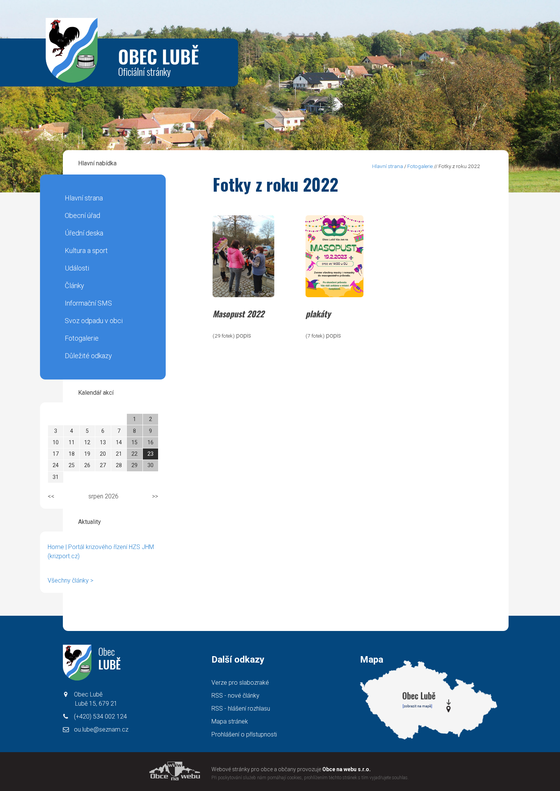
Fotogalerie (82, 338)
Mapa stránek (229, 721)
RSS (235, 695)
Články (74, 286)
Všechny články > (70, 580)
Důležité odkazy (88, 356)
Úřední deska (84, 233)
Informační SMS (88, 303)
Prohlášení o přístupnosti (244, 734)
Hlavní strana (84, 198)
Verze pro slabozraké (240, 682)
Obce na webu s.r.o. (346, 769)
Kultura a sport (86, 251)
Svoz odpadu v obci (94, 321)
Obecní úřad (82, 215)
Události (77, 268)
